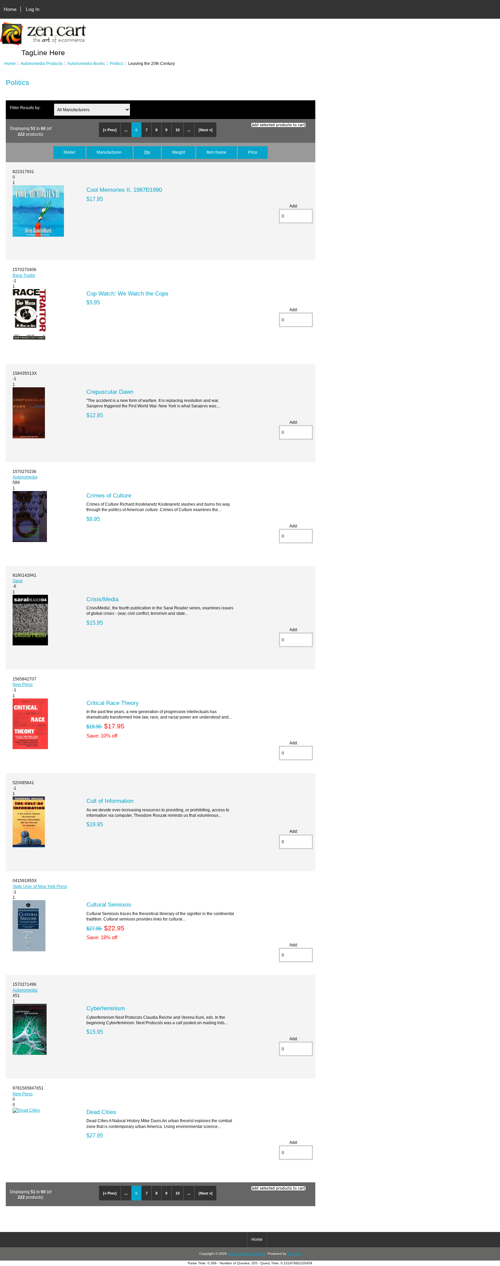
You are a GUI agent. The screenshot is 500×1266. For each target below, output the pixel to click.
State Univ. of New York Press (40, 886)
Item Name (216, 152)
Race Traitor (24, 275)
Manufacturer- (109, 152)
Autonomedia (25, 477)
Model (69, 152)
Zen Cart (294, 1253)
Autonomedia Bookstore (247, 1253)
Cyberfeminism (105, 1008)
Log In (32, 9)
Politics (116, 63)
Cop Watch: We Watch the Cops (127, 293)
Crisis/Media (102, 599)
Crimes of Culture (108, 495)
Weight (178, 152)
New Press (23, 684)
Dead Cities (101, 1112)
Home (10, 9)
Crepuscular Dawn (109, 391)
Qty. (147, 152)
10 (178, 130)
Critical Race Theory (112, 702)
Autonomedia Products (41, 63)
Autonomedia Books (86, 63)
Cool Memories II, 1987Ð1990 (124, 189)
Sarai (17, 580)
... (126, 130)
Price (252, 152)
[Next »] (206, 130)
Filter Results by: (25, 107)
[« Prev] (110, 130)
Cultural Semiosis (108, 904)
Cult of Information (109, 800)
